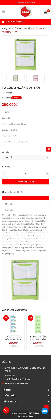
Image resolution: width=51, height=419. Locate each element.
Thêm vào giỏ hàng (25, 181)
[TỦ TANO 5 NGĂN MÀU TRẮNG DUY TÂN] (13, 324)
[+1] (22, 192)
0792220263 (30, 2)
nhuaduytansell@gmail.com (16, 383)
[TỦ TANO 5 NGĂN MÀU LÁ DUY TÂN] (38, 324)
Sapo (31, 416)
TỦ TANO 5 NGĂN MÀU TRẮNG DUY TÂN (13, 338)
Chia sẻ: (5, 192)
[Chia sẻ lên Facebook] (11, 192)
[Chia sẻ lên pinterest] (18, 192)
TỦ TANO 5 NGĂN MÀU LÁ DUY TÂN (38, 338)
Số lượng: (6, 166)
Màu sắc (5, 152)
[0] (45, 12)
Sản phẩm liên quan (14, 310)
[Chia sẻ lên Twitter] (15, 192)
